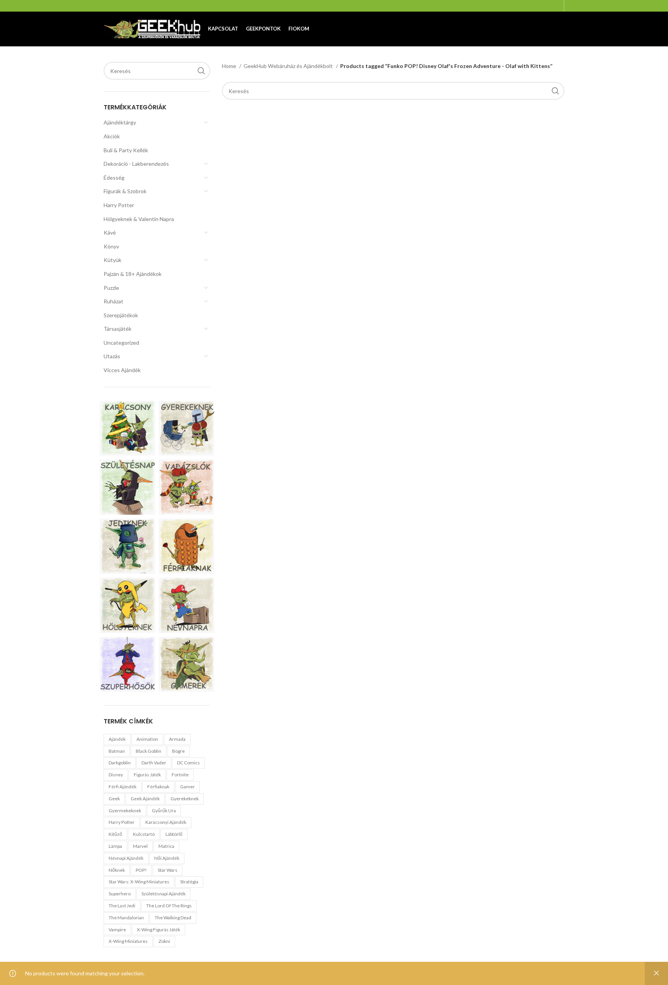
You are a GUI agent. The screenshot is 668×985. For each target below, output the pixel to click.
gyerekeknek (184, 798)
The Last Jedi (122, 905)
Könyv (111, 246)
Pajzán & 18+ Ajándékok (133, 273)
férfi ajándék (122, 786)
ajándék (117, 739)
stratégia (189, 882)
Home (229, 66)
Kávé (110, 232)
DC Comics (188, 763)
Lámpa (115, 846)
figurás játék (147, 774)
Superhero (120, 894)
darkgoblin (120, 763)
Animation (147, 739)
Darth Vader (153, 763)
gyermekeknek (125, 810)
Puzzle (111, 287)
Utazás (112, 356)
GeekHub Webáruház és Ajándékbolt (289, 66)
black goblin (148, 751)
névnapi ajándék (126, 858)
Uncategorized (121, 342)
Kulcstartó (144, 834)
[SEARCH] (201, 71)
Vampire (117, 929)
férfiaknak (158, 786)
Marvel (140, 846)
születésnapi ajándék (163, 894)
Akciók (112, 136)
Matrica (166, 846)
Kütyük (112, 260)
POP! (141, 870)
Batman (117, 751)
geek (114, 798)
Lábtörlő (173, 834)
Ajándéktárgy (120, 122)
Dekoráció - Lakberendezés (136, 163)
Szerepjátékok (121, 315)
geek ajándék (145, 798)
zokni (164, 941)
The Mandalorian (126, 917)
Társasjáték (117, 328)
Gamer (187, 786)
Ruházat (113, 301)
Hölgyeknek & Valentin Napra (139, 219)
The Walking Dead (173, 917)
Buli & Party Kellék (126, 150)
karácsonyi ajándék (165, 822)
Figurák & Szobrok (125, 191)
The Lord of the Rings (169, 905)
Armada (177, 739)
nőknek (117, 870)
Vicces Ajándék (122, 370)
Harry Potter (119, 205)
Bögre (178, 751)
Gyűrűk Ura (164, 810)
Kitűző (115, 834)
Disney (116, 774)
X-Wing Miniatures (128, 941)
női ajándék (166, 858)
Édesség (114, 177)
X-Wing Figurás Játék (158, 929)
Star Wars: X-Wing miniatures (139, 882)
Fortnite (180, 774)
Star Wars (167, 870)
